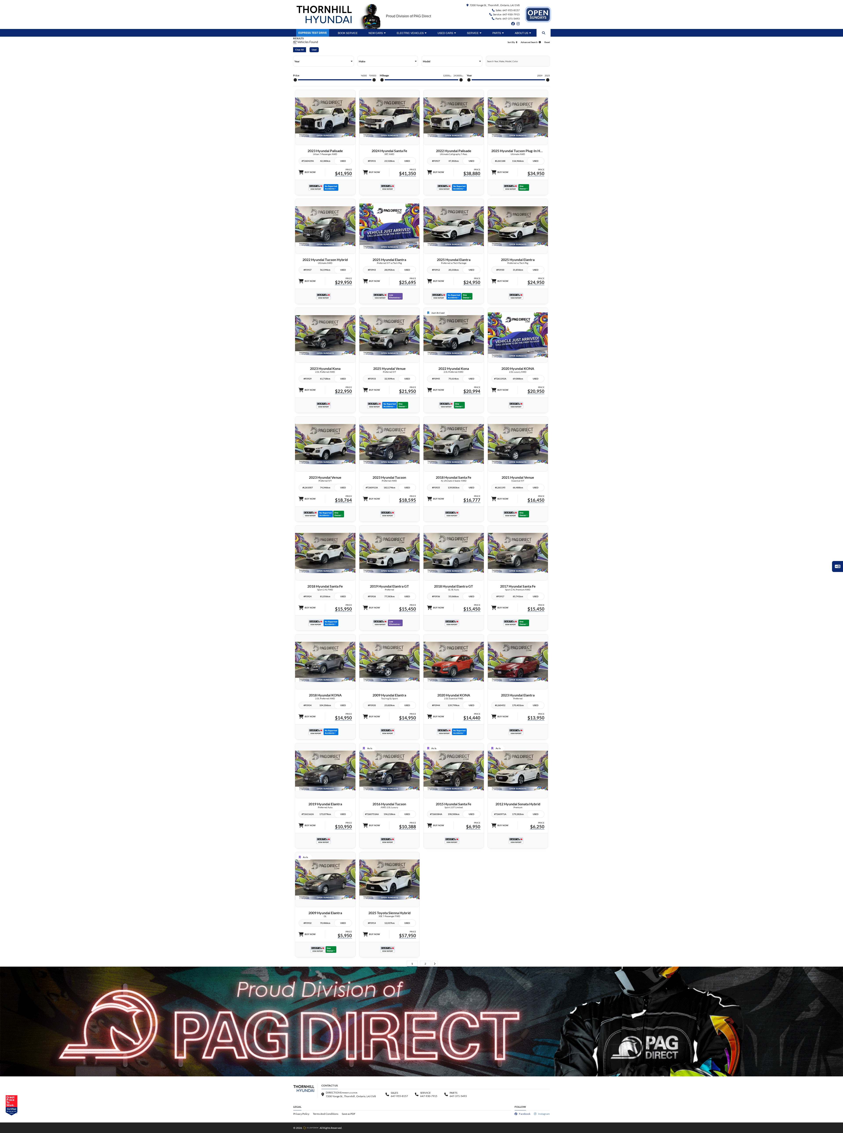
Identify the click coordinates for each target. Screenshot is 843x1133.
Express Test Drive (312, 33)
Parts (496, 33)
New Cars (376, 33)
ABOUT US (521, 33)
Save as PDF (348, 1113)
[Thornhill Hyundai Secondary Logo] (538, 14)
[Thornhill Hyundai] (324, 14)
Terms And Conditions (325, 1113)
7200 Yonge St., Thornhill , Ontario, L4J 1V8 (495, 5)
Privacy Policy (301, 1113)
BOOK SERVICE (348, 33)
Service (473, 33)
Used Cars (445, 33)
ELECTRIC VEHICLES (410, 33)
